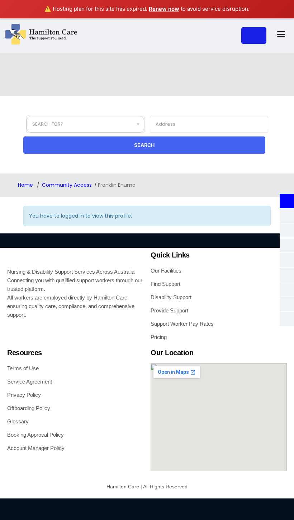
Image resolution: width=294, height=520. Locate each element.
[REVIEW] (287, 319)
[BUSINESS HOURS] (287, 230)
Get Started (253, 35)
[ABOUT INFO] (287, 201)
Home (26, 185)
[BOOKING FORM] (287, 304)
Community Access (67, 185)
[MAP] (287, 260)
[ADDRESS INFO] (287, 245)
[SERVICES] (287, 289)
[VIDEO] (287, 275)
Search (144, 145)
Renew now (164, 8)
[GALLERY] (287, 216)
